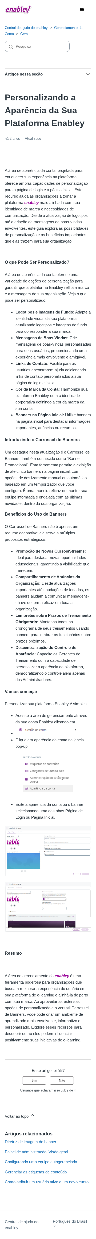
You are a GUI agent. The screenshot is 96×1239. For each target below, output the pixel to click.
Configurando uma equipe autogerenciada (41, 1161)
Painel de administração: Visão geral (36, 1152)
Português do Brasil (70, 1221)
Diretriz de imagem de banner (30, 1141)
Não (62, 1080)
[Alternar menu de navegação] (81, 9)
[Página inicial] (18, 9)
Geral (24, 34)
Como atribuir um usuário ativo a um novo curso (47, 1182)
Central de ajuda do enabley (26, 28)
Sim (34, 1080)
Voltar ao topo (17, 1116)
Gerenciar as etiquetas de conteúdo (36, 1172)
